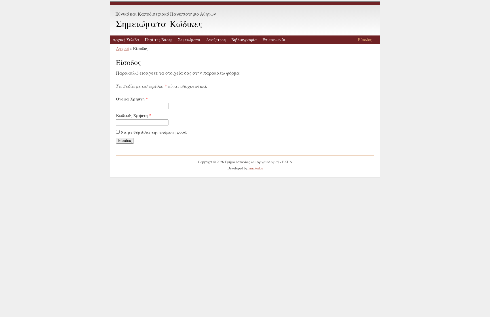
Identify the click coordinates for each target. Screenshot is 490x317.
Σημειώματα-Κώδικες (159, 23)
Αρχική (122, 48)
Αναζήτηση (216, 39)
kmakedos (255, 168)
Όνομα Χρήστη (132, 99)
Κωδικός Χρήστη (133, 115)
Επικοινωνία (274, 39)
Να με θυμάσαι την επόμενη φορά (154, 132)
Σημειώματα (189, 39)
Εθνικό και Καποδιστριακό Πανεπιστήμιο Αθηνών (165, 14)
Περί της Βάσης (158, 39)
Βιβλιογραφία (244, 39)
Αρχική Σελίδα (126, 39)
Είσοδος (365, 39)
